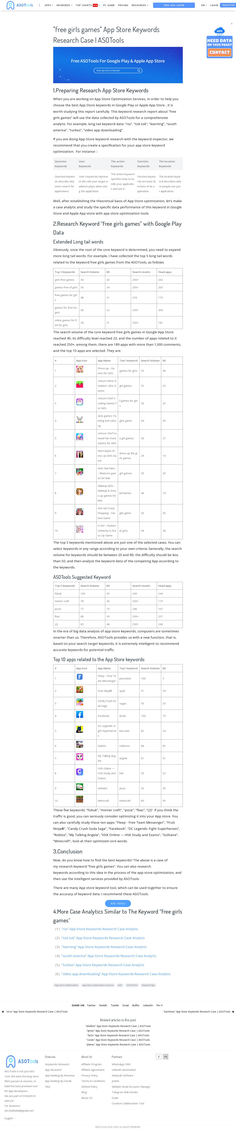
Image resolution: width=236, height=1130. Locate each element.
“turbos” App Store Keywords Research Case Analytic (103, 965)
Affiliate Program (91, 1064)
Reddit (103, 1005)
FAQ (47, 1086)
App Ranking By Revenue (60, 1075)
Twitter (91, 1005)
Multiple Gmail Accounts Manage (131, 1086)
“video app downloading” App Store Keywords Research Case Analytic (116, 974)
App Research (53, 1069)
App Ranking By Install (58, 1081)
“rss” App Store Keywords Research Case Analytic (100, 929)
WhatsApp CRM (121, 1064)
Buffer (136, 1005)
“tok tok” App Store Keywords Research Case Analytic (104, 938)
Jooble (115, 1081)
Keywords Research (57, 1064)
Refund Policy (89, 1086)
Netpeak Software (123, 1075)
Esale (115, 1098)
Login (214, 5)
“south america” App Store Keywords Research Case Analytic (109, 956)
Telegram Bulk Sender (125, 1092)
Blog (84, 1092)
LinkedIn (148, 1005)
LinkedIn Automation (124, 1069)
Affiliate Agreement (93, 1069)
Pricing (123, 5)
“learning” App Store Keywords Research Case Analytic (105, 947)
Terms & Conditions (93, 1081)
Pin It (159, 1005)
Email (125, 1005)
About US (86, 1098)
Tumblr (115, 1005)
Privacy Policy (89, 1075)
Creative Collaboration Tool (128, 1103)
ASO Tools (118, 903)
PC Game (109, 5)
